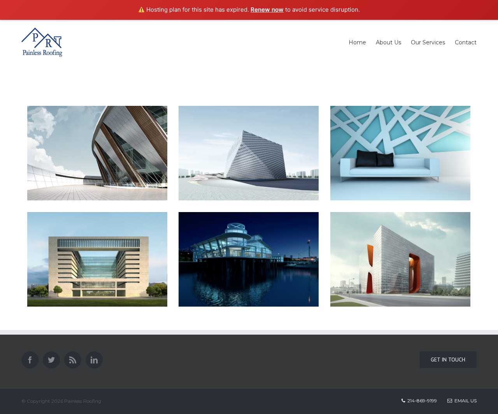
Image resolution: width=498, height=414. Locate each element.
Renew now (267, 9)
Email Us (464, 400)
